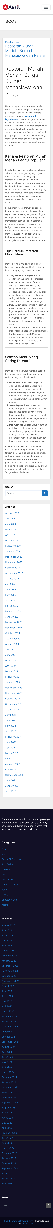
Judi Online (7, 864)
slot (3, 874)
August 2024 (12, 644)
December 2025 (13, 557)
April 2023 (10, 731)
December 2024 (13, 622)
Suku (4, 889)
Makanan (6, 869)
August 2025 (12, 578)
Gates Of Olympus (11, 859)
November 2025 (13, 562)
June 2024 (11, 655)
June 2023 (11, 720)
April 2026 (10, 535)
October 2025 (12, 567)
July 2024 (10, 649)
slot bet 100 (8, 879)
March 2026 (11, 540)
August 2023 (12, 709)
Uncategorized (12, 42)
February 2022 (13, 758)
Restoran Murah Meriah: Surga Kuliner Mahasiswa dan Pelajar (25, 51)
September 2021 (14, 775)
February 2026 (13, 546)
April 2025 (10, 600)
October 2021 (12, 769)
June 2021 (10, 780)
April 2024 (10, 666)
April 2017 (10, 791)
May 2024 (10, 660)
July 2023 (10, 715)
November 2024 (14, 627)
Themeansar (27, 1224)
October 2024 (12, 633)
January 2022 (12, 764)
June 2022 (10, 742)
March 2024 (11, 671)
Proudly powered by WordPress (19, 1221)
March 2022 (11, 753)
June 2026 (11, 524)
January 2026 (12, 551)
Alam (4, 854)
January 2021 (12, 786)
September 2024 (14, 638)
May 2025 (10, 595)
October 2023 (12, 698)
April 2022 (10, 747)
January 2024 (12, 682)
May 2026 (10, 529)
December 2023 (13, 687)
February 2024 (13, 676)
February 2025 (13, 611)
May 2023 (10, 726)
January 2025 (12, 616)
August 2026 (12, 513)
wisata (5, 905)
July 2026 (10, 518)
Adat (4, 849)
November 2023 (14, 693)
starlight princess (11, 884)
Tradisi (5, 894)
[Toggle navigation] (46, 7)
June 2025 (10, 589)
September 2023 (14, 704)
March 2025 (11, 606)
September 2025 (14, 573)
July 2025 (10, 584)
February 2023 (13, 736)
